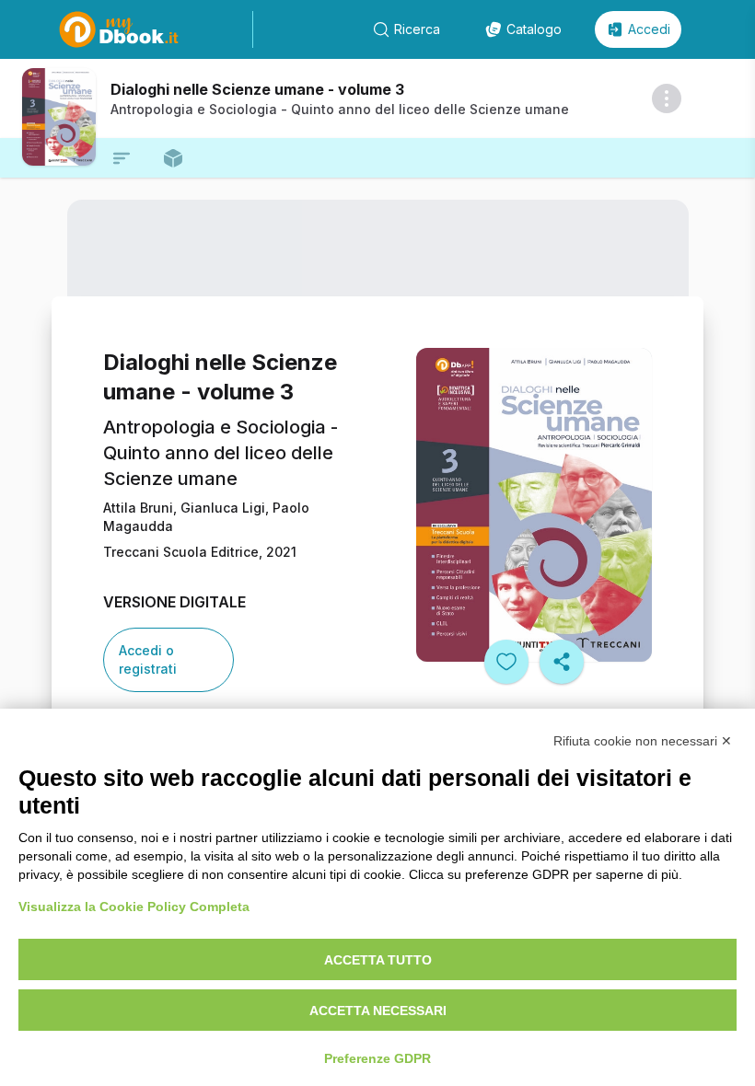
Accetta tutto (378, 960)
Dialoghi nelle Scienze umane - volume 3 (257, 89)
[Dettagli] (666, 98)
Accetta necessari (378, 1010)
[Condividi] (562, 662)
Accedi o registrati (148, 659)
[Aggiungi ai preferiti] (506, 662)
